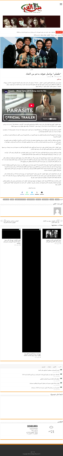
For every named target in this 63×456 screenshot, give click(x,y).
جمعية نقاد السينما (31, 199)
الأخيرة (59, 366)
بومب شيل (38, 199)
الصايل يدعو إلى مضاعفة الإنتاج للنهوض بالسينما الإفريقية (11, 221)
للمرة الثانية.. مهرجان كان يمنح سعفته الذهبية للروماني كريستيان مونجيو (12, 241)
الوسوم (43, 366)
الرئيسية (60, 35)
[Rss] (34, 452)
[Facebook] (32, 452)
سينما (52, 35)
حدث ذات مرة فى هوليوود (20, 199)
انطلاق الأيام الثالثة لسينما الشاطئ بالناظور (45, 32)
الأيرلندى (51, 199)
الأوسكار (57, 199)
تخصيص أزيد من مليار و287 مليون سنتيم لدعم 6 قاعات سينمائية (45, 387)
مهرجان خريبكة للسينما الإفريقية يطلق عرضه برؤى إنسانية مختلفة (32, 354)
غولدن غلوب (6, 199)
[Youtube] (31, 452)
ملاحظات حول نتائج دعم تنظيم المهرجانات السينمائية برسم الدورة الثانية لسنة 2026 (40, 374)
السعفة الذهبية (45, 199)
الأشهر (54, 366)
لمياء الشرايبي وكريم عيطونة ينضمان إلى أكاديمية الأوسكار (53, 240)
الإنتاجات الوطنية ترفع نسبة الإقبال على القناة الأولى (51, 221)
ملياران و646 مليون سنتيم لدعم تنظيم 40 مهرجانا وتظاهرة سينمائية (44, 383)
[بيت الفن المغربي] (31, 7)
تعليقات (49, 366)
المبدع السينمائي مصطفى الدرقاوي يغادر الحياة (48, 370)
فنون (56, 35)
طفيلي (12, 199)
